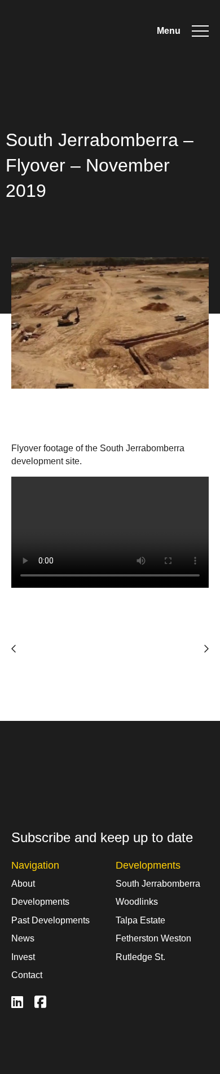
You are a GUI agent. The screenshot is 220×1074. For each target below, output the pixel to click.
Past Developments (50, 920)
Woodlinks (137, 901)
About (23, 883)
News (22, 938)
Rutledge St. (140, 957)
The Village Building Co (76, 31)
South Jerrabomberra (158, 883)
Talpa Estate (140, 920)
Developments (40, 901)
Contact (26, 975)
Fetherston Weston (153, 938)
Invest (23, 957)
